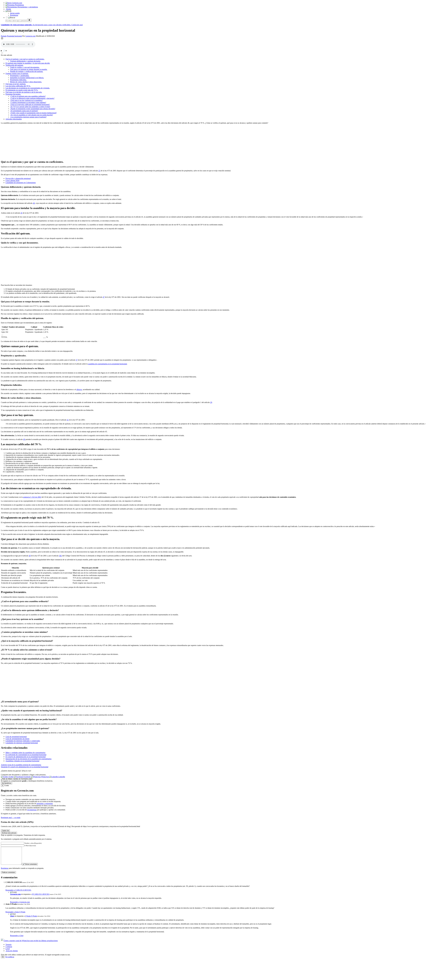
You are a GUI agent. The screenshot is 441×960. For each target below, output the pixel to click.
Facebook (27, 777)
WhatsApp (45, 777)
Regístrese (4, 868)
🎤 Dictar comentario (30, 864)
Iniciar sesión (15, 13)
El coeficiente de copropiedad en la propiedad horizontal (26, 755)
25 (99, 171)
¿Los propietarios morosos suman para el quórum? (28, 117)
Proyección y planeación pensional (18, 178)
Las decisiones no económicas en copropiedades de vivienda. (28, 88)
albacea (79, 389)
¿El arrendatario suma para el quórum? (24, 111)
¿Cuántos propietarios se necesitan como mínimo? (28, 102)
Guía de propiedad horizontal (16, 737)
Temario (8, 945)
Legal (8, 949)
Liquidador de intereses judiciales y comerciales (23, 741)
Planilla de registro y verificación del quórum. (26, 71)
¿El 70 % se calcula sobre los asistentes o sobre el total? (30, 107)
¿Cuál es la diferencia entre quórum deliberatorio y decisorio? (32, 98)
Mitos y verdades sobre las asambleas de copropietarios (25, 753)
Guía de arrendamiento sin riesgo (17, 739)
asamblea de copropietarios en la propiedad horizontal (107, 364)
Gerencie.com (30, 36)
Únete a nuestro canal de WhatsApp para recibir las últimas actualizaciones (31, 941)
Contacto (9, 947)
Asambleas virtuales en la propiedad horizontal (22, 761)
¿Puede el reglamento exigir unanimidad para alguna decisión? (32, 109)
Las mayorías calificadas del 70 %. (18, 86)
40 (24, 439)
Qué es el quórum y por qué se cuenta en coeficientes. (25, 59)
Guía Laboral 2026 (12, 180)
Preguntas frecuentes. (13, 94)
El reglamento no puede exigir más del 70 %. (22, 90)
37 (77, 360)
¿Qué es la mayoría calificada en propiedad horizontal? (30, 105)
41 (68, 420)
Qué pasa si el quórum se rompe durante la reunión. (28, 69)
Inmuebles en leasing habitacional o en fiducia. (27, 78)
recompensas (32, 810)
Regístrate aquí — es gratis (10, 818)
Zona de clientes (12, 951)
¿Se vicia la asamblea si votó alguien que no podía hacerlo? (31, 115)
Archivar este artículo (9, 833)
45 (21, 213)
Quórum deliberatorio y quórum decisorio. (25, 61)
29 (211, 402)
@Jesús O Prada (31, 916)
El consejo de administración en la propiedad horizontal (26, 757)
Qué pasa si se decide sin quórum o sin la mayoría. (24, 92)
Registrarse (14, 15)
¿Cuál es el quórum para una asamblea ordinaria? (28, 96)
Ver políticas (9, 957)
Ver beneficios (6, 783)
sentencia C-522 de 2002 (32, 497)
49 (30, 556)
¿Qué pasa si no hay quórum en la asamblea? (26, 100)
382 (60, 556)
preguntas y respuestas (45, 803)
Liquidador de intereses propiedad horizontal (22, 743)
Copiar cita (5, 830)
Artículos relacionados (14, 119)
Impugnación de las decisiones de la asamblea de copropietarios (28, 759)
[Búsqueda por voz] (29, 20)
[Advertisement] (70, 142)
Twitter (11, 777)
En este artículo (6, 55)
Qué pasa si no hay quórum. (16, 84)
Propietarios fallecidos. (18, 80)
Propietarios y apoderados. (19, 76)
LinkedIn (61, 777)
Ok (3, 957)
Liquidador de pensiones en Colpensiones (21, 183)
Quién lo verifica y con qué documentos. (25, 67)
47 (104, 297)
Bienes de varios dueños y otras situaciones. (26, 82)
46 (34, 203)
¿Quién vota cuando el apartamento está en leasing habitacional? (33, 113)
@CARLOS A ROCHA (40, 894)
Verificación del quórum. (14, 65)
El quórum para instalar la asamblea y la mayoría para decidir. (28, 63)
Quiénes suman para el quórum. (17, 73)
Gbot (12, 916)
